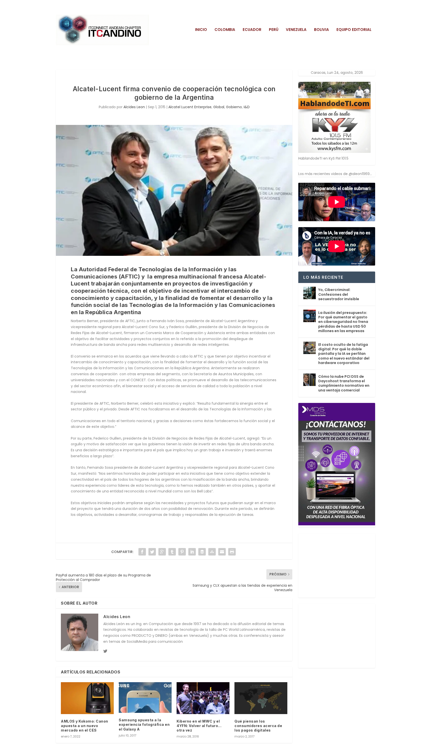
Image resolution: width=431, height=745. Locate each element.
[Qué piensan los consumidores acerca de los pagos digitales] (260, 698)
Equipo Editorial (353, 30)
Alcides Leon (134, 106)
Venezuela (296, 30)
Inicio (201, 30)
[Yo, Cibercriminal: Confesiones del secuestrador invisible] (309, 293)
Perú (273, 30)
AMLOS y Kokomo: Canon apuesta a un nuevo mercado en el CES (84, 725)
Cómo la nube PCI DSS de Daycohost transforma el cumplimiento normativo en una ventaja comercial (343, 383)
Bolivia (321, 30)
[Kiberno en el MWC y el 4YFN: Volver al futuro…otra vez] (203, 698)
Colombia (225, 30)
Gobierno (234, 106)
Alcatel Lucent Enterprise (190, 106)
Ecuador (252, 30)
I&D (247, 106)
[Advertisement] (335, 564)
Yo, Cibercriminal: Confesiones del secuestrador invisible (338, 294)
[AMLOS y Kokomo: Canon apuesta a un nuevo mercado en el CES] (87, 698)
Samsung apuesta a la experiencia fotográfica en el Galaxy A (144, 724)
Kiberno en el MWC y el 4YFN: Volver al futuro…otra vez (199, 725)
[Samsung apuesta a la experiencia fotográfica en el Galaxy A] (145, 697)
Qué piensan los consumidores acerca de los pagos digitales (258, 725)
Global (218, 106)
